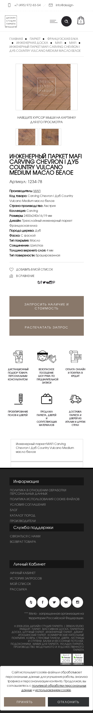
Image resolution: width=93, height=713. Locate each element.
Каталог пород (22, 515)
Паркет (35, 38)
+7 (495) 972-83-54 (27, 5)
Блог (14, 510)
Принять (25, 702)
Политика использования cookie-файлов (44, 499)
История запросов (26, 578)
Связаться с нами (25, 536)
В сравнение (25, 276)
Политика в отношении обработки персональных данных (38, 492)
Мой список (20, 583)
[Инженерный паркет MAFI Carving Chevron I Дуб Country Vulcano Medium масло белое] (27, 137)
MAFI (58, 42)
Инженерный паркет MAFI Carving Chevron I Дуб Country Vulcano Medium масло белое (45, 48)
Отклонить (68, 702)
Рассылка (18, 589)
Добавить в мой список (34, 269)
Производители (23, 521)
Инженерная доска (32, 42)
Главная (16, 38)
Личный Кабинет (22, 573)
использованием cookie (53, 690)
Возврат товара (23, 541)
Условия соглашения (28, 504)
